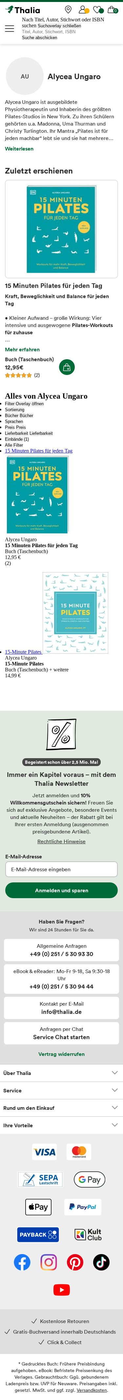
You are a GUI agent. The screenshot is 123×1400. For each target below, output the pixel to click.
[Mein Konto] (83, 9)
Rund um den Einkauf (28, 1107)
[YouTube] (61, 1290)
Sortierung (14, 409)
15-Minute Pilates (24, 652)
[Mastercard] (79, 1152)
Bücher (11, 415)
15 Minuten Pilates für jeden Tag (61, 229)
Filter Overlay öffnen (24, 403)
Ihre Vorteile (18, 1125)
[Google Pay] (89, 1180)
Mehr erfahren (22, 349)
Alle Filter (14, 445)
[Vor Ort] (68, 9)
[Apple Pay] (38, 1208)
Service (12, 1090)
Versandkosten (92, 1390)
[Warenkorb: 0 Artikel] (111, 9)
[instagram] (48, 1263)
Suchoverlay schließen (59, 25)
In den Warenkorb (67, 367)
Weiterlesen (19, 148)
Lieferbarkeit (16, 433)
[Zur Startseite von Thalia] (38, 9)
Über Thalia (17, 1073)
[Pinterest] (75, 1263)
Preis (10, 427)
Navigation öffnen (10, 29)
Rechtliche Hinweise (61, 841)
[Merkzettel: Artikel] (97, 9)
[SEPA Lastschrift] (40, 1180)
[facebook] (22, 1263)
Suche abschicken (39, 37)
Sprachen (14, 421)
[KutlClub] (88, 1235)
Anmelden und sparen (61, 890)
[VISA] (44, 1152)
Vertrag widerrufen (61, 1054)
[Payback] (38, 1235)
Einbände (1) (17, 439)
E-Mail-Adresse (23, 856)
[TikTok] (101, 1263)
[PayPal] (82, 1208)
